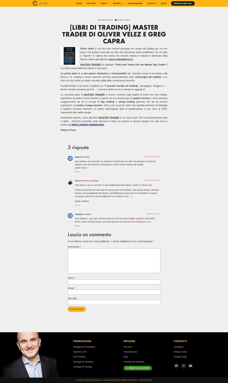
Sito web (72, 298)
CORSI (103, 3)
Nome (72, 278)
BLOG (163, 3)
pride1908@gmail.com (140, 222)
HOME (79, 3)
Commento (74, 247)
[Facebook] (176, 365)
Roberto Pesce (82, 181)
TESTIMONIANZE (135, 3)
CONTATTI (152, 3)
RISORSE (116, 3)
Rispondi (77, 171)
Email (71, 288)
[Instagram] (183, 365)
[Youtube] (190, 365)
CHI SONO (91, 3)
